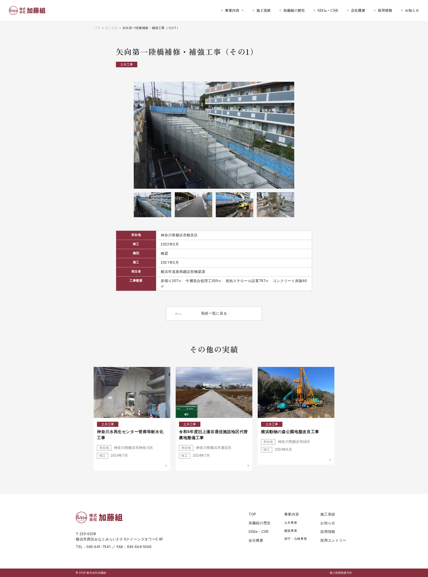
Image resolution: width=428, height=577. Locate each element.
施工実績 (263, 10)
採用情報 (385, 10)
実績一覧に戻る (214, 313)
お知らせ (412, 10)
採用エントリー (333, 540)
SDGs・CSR (327, 10)
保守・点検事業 (295, 538)
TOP (97, 28)
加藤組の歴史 (294, 10)
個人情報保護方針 (341, 572)
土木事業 (290, 522)
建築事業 (290, 530)
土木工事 (126, 64)
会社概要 (358, 10)
